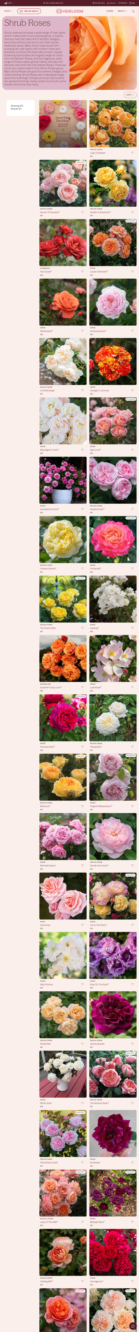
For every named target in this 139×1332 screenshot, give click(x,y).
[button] (130, 95)
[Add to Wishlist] (130, 153)
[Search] (133, 11)
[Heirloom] (69, 11)
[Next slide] (134, 124)
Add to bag (113, 143)
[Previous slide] (92, 124)
